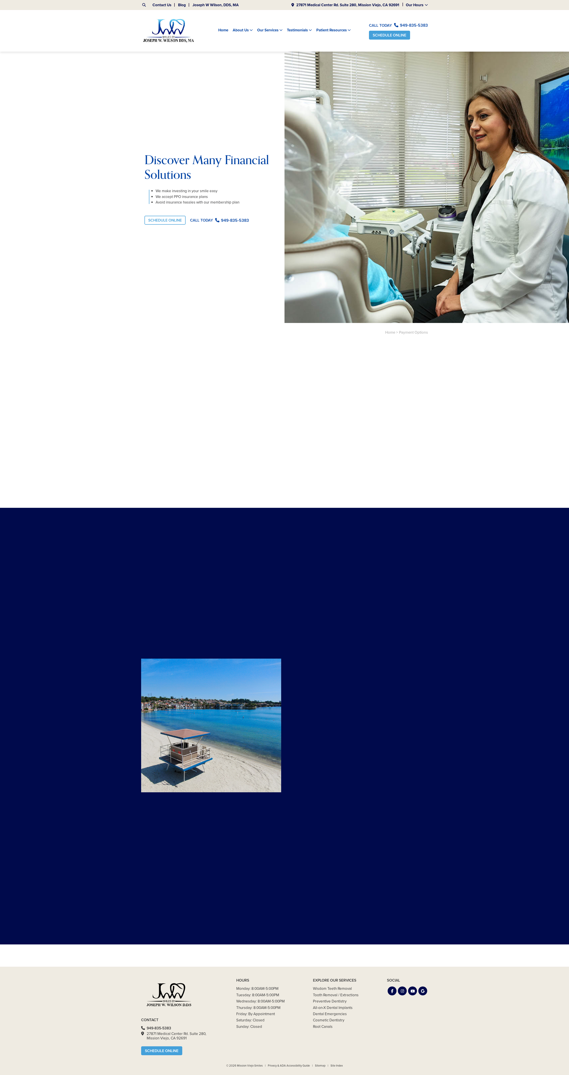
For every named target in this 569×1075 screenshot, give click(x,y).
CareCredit (209, 452)
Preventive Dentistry (330, 1001)
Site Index (337, 1065)
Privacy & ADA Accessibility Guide (289, 1065)
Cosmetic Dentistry (328, 1020)
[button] (392, 990)
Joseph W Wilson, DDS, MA (215, 5)
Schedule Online (389, 35)
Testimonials (297, 30)
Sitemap (320, 1065)
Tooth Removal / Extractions (336, 995)
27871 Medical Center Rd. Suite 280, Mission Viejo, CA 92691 (347, 5)
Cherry (186, 452)
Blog (182, 5)
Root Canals (323, 1026)
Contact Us (161, 5)
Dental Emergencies (330, 1014)
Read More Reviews (324, 954)
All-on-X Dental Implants (333, 1007)
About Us (241, 30)
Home (223, 30)
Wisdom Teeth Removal (332, 988)
